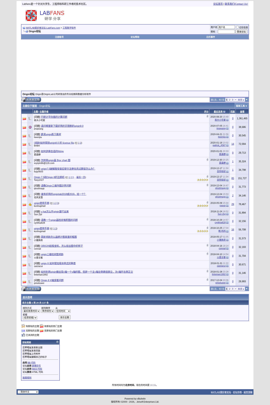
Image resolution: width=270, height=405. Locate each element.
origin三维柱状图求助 (52, 254)
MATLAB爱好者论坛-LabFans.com (43, 28)
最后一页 (80, 177)
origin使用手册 (41, 203)
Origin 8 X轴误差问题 (52, 280)
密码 (213, 32)
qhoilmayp (39, 188)
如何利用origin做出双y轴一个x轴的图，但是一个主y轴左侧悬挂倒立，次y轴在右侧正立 (87, 271)
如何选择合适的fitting (52, 151)
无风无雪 (38, 197)
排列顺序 (45, 308)
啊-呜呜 (222, 231)
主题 (36, 111)
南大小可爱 (39, 120)
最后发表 (218, 111)
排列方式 (27, 308)
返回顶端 (248, 392)
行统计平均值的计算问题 (54, 117)
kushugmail (40, 206)
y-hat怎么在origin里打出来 (55, 211)
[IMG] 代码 (37, 369)
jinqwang (38, 129)
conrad (37, 249)
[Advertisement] (205, 15)
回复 (233, 111)
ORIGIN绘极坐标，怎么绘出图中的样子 (62, 246)
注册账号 (59, 37)
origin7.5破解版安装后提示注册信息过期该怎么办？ (68, 168)
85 (232, 178)
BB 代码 (31, 362)
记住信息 (243, 27)
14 (232, 144)
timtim (37, 145)
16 (232, 229)
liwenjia (38, 137)
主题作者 (44, 111)
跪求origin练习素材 (51, 134)
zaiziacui (38, 266)
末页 (241, 100)
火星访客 (38, 258)
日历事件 (210, 37)
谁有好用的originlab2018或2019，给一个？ (63, 194)
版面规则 (27, 378)
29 (232, 204)
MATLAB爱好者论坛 (221, 392)
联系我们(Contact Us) (236, 4)
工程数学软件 (69, 28)
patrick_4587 (219, 145)
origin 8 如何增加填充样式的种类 (58, 263)
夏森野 (37, 154)
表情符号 (36, 366)
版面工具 (240, 106)
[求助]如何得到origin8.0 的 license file (54, 142)
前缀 (25, 314)
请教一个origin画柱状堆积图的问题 (59, 220)
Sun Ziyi (38, 214)
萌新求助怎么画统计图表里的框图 (59, 237)
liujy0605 (38, 171)
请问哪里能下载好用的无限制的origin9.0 (62, 126)
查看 (242, 111)
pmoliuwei (39, 283)
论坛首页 (218, 4)
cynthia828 (39, 223)
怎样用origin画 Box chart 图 (55, 160)
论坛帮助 (135, 37)
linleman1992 (41, 274)
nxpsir (223, 205)
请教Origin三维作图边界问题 (56, 185)
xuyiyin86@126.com (44, 163)
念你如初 (221, 171)
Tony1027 (39, 180)
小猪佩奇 (38, 240)
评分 (206, 111)
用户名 (214, 27)
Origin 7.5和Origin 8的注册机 (49, 177)
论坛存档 (237, 392)
